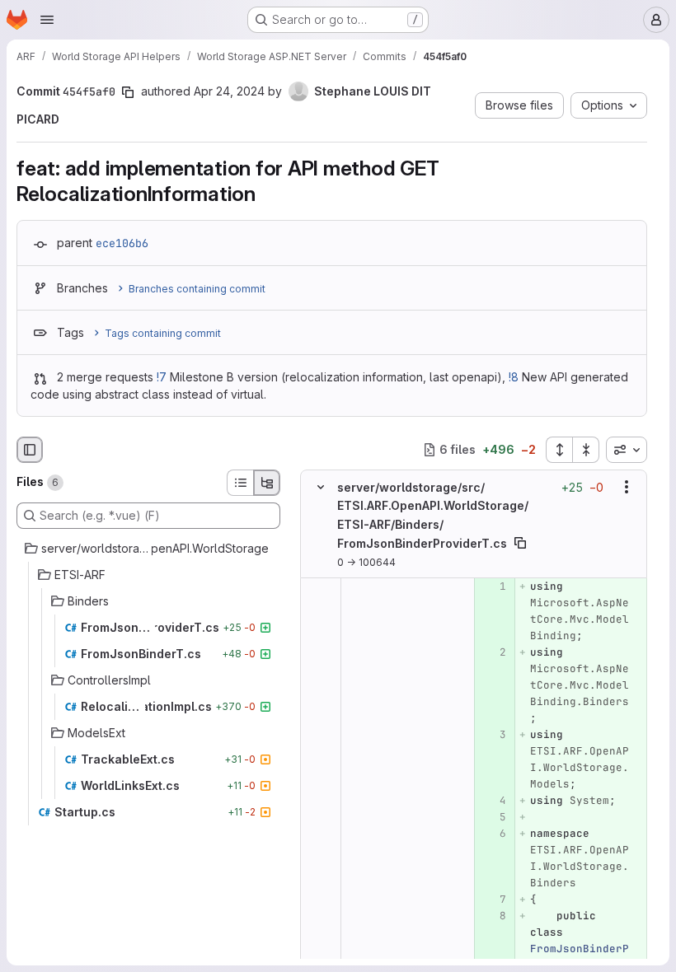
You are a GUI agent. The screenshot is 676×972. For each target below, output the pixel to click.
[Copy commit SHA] (128, 92)
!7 (162, 377)
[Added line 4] (492, 800)
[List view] (240, 483)
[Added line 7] (492, 898)
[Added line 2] (492, 651)
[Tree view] (267, 483)
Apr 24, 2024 (229, 91)
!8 (514, 377)
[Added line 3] (492, 734)
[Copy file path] (520, 543)
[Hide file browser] (29, 450)
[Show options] (626, 487)
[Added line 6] (492, 833)
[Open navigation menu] (47, 20)
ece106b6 (122, 243)
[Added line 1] (492, 585)
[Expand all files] (559, 450)
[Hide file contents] (321, 487)
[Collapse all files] (586, 450)
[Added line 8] (492, 915)
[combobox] (626, 450)
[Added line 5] (492, 816)
